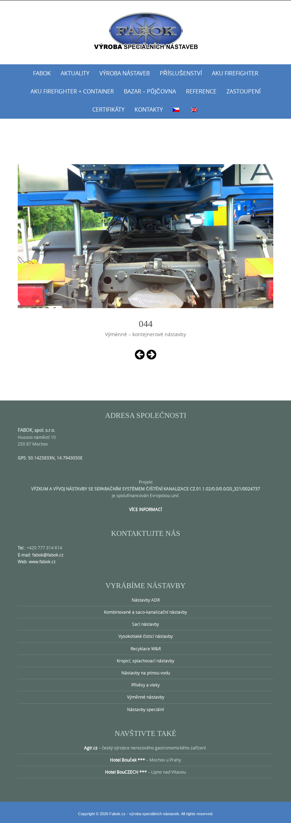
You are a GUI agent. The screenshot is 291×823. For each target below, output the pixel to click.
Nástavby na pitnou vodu (145, 673)
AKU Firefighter (235, 73)
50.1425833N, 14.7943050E (55, 458)
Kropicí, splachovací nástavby (145, 660)
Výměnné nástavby (145, 697)
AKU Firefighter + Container (72, 91)
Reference (201, 91)
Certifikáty (108, 109)
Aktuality (75, 73)
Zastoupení (243, 91)
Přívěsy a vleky (145, 685)
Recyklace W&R (146, 648)
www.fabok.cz (42, 561)
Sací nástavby (145, 624)
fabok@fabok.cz (48, 555)
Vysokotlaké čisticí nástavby (146, 636)
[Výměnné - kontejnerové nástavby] (140, 354)
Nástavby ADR (146, 600)
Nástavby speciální (145, 709)
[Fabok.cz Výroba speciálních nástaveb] (145, 31)
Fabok (42, 73)
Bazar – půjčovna (150, 91)
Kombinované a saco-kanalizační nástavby (145, 612)
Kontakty (148, 109)
